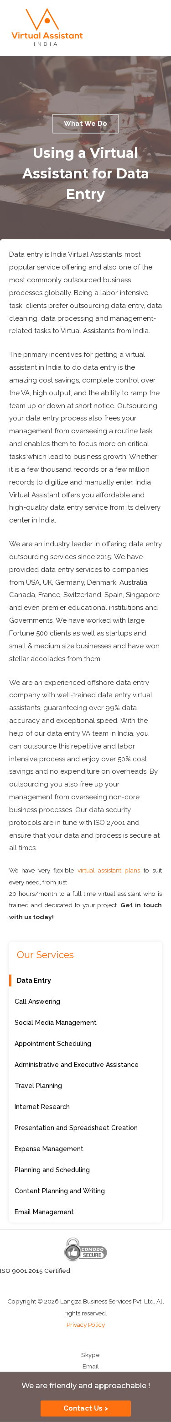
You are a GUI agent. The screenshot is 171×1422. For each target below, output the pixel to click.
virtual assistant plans (109, 870)
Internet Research (42, 1106)
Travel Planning (38, 1085)
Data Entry (34, 980)
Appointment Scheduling (53, 1043)
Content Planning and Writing (60, 1191)
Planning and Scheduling (52, 1170)
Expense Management (49, 1149)
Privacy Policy (86, 1324)
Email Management (44, 1212)
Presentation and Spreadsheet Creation (76, 1127)
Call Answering (37, 1001)
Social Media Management (56, 1022)
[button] (85, 124)
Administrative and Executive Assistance (77, 1064)
